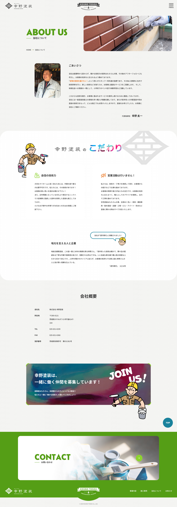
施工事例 (144, 491)
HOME (28, 50)
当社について (156, 491)
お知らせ (168, 491)
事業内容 (133, 491)
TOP (168, 423)
